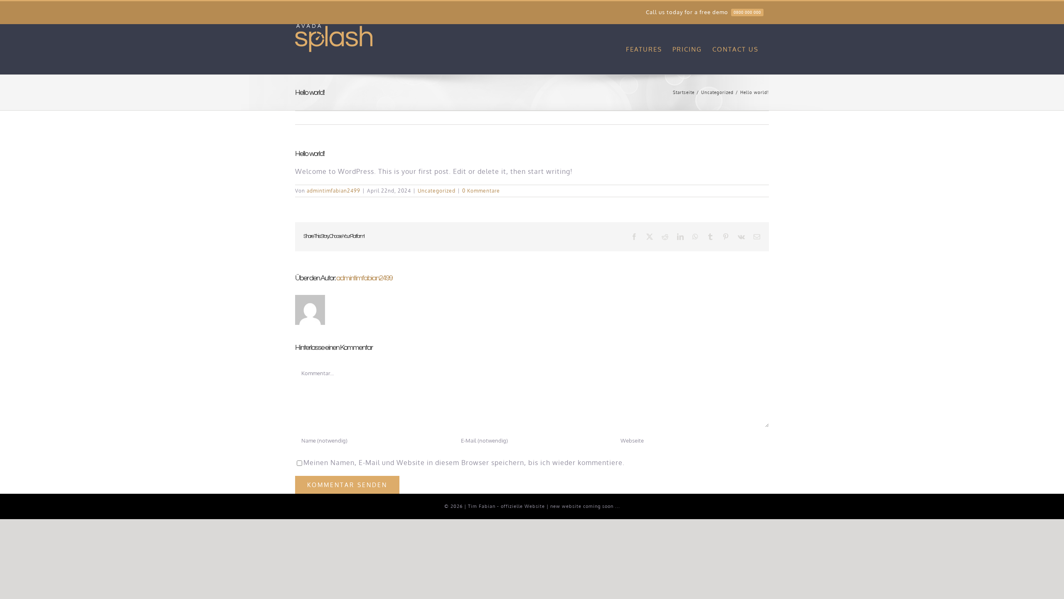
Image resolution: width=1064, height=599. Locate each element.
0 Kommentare (481, 191)
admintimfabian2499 (333, 191)
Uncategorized (437, 191)
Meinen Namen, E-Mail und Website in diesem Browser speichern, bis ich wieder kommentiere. (464, 462)
